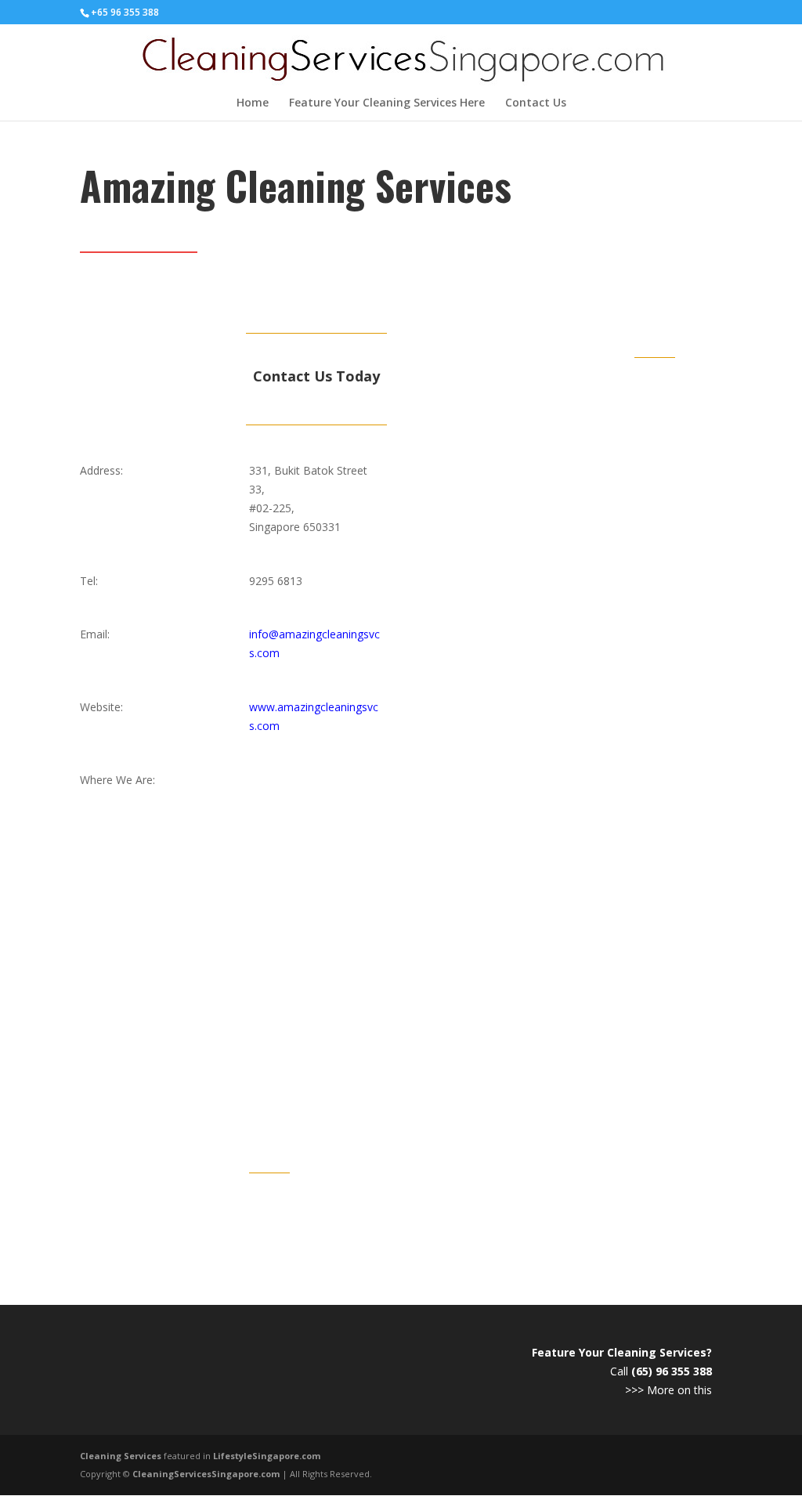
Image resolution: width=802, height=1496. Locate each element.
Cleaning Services (120, 1456)
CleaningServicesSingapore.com (206, 1474)
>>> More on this (668, 1389)
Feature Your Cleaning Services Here (387, 103)
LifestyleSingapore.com (266, 1456)
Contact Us (535, 103)
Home (253, 103)
